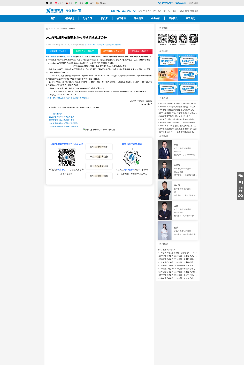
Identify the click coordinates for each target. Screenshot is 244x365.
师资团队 (173, 18)
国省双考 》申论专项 (58, 51)
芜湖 (196, 11)
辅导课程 (121, 18)
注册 (196, 3)
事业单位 (61, 170)
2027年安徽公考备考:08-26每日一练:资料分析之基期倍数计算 (178, 269)
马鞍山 (180, 11)
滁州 (155, 11)
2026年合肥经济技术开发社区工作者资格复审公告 (177, 129)
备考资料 (155, 18)
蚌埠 (150, 11)
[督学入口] (240, 189)
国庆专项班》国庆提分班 (113, 51)
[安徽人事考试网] (54, 10)
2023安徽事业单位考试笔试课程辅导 (63, 123)
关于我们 (190, 18)
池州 (164, 11)
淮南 (140, 11)
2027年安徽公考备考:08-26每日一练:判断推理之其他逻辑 (178, 262)
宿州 (186, 11)
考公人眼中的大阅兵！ (166, 250)
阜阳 (145, 11)
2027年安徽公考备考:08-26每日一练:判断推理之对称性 (178, 259)
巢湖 (160, 11)
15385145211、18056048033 (174, 3)
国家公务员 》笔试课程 (85, 51)
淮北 (169, 11)
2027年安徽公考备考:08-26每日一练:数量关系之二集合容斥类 (178, 272)
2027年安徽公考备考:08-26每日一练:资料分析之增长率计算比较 (178, 278)
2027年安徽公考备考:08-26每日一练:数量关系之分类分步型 (178, 256)
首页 (53, 18)
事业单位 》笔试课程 (140, 51)
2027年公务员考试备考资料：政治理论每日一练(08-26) (178, 253)
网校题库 (138, 18)
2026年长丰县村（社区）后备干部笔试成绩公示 (176, 132)
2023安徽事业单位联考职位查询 (61, 120)
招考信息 (70, 18)
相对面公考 (129, 170)
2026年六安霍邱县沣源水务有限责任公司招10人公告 (178, 113)
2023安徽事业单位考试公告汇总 (61, 117)
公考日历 (87, 18)
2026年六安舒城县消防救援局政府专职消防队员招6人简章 (178, 119)
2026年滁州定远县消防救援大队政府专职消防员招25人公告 (178, 123)
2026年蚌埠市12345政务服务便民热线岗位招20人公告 (178, 126)
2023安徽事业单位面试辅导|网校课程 (63, 126)
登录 (191, 3)
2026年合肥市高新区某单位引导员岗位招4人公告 (177, 103)
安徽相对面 (73, 10)
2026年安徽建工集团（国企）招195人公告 (174, 116)
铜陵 (191, 11)
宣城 (174, 11)
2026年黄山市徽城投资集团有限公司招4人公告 (176, 110)
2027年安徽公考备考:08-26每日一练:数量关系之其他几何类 (178, 266)
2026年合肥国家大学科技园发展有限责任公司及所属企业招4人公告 (178, 107)
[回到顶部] (240, 196)
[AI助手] (240, 182)
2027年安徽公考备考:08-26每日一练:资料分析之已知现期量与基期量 (178, 275)
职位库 (104, 18)
